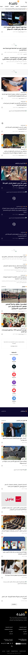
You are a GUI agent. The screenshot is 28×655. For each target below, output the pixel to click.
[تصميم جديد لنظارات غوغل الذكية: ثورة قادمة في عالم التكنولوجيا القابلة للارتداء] (14, 84)
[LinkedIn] (2, 644)
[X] (14, 368)
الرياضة (24, 206)
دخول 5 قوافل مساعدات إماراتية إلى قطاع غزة (14, 257)
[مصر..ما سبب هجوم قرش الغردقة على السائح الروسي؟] (14, 117)
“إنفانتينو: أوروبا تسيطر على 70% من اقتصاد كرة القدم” (15, 9)
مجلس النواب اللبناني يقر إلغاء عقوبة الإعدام (14, 531)
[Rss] (12, 646)
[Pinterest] (14, 376)
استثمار (23, 411)
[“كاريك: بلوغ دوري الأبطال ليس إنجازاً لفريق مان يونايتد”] (14, 430)
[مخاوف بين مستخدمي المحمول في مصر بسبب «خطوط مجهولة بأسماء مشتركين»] (14, 141)
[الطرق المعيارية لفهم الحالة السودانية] (14, 567)
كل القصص (3, 286)
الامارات (24, 54)
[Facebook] (14, 360)
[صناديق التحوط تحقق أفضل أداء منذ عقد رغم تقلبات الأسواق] (14, 19)
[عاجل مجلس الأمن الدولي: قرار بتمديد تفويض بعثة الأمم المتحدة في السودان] (14, 499)
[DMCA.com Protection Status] (21, 643)
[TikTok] (4, 644)
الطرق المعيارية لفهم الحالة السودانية (16, 575)
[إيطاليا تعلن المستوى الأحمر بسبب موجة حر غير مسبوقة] (14, 453)
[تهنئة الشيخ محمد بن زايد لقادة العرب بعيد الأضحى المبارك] (14, 544)
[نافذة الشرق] (14, 3)
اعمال (23, 286)
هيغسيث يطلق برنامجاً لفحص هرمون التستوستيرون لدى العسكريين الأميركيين (16, 307)
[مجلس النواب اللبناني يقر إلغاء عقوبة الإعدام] (14, 522)
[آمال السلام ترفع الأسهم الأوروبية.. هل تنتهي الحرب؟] (14, 588)
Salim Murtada (21, 98)
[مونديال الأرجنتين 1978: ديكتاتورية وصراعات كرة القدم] (14, 320)
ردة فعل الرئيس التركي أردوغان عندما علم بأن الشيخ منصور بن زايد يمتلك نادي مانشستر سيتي (14, 210)
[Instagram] (14, 384)
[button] (25, 2)
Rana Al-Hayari (21, 31)
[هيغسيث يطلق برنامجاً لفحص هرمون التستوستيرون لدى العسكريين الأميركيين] (14, 296)
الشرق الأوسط (23, 92)
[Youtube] (14, 392)
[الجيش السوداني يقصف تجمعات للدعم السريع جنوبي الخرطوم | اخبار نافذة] (14, 476)
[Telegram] (14, 400)
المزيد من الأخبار (21, 420)
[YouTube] (8, 644)
